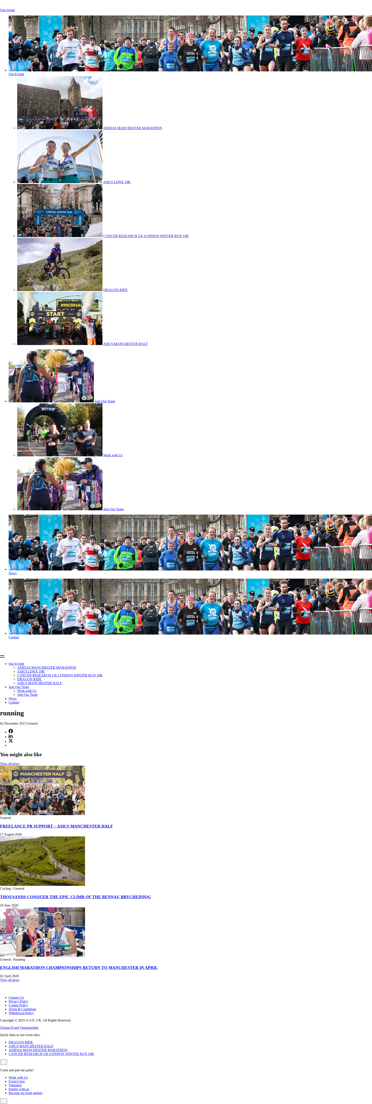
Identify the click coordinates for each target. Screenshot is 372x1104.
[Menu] (4, 656)
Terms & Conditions (22, 1009)
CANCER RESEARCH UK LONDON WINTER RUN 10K (146, 236)
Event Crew (17, 1081)
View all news (9, 763)
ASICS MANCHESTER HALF (125, 344)
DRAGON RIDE (115, 290)
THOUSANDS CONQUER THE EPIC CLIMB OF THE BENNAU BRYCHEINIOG (75, 897)
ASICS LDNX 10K (117, 182)
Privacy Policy (18, 1001)
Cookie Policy (18, 1005)
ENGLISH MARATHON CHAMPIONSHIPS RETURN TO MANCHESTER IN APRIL (79, 967)
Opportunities (29, 1027)
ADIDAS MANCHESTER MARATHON (132, 128)
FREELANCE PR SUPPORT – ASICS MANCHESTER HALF (56, 826)
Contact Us (16, 997)
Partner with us (19, 1089)
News (13, 573)
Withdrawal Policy (21, 1013)
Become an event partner (25, 1093)
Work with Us (112, 455)
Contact (14, 637)
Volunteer (15, 1085)
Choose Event (9, 1027)
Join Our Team (105, 401)
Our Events (16, 74)
